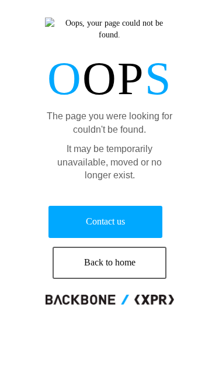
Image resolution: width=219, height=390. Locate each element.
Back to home (109, 262)
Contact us (105, 221)
